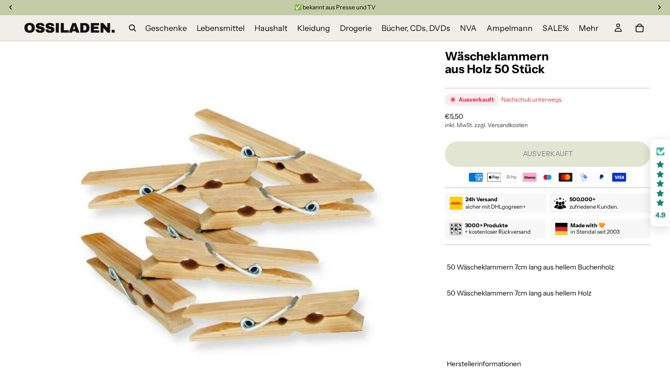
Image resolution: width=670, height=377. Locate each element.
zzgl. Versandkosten (501, 125)
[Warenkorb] (639, 28)
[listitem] (588, 28)
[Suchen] (132, 28)
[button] (660, 182)
